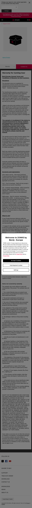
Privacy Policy (6, 255)
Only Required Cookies (16, 265)
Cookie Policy (19, 254)
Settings (16, 270)
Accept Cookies (16, 260)
